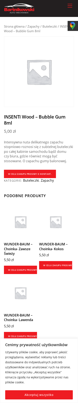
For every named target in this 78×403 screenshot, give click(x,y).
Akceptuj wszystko (39, 395)
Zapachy (33, 26)
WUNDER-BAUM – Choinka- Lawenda (18, 317)
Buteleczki (49, 26)
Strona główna (14, 26)
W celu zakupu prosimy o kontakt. (30, 173)
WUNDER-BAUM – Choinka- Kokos (53, 246)
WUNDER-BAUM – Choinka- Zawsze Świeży (18, 249)
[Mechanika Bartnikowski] (19, 11)
